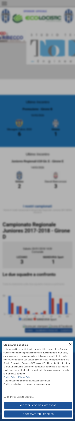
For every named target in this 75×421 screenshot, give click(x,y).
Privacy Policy (25, 377)
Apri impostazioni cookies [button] (19, 397)
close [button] (70, 344)
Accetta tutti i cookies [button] (38, 414)
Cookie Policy (10, 377)
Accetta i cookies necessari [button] (38, 405)
